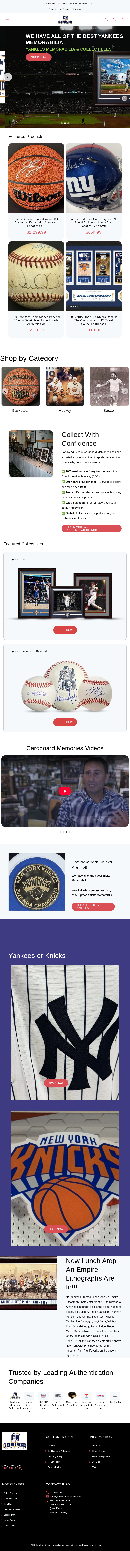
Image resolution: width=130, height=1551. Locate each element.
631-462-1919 (48, 3)
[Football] (109, 386)
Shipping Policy (55, 1456)
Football (109, 410)
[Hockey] (20, 386)
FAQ (94, 1467)
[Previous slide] (7, 77)
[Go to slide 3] (68, 123)
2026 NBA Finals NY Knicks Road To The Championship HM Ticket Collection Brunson (94, 321)
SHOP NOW (44, 77)
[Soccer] (65, 386)
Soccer (65, 410)
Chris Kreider (10, 1526)
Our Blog (96, 1462)
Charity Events (98, 1451)
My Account (65, 9)
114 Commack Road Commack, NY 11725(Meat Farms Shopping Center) (60, 1506)
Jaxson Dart (9, 1515)
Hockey (21, 410)
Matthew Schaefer (12, 1509)
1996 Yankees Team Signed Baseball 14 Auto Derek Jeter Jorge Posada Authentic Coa (36, 321)
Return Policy (54, 1462)
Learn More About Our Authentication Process (84, 528)
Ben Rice (8, 1504)
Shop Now (55, 1082)
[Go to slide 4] (69, 832)
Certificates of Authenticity (59, 1451)
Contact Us (53, 1446)
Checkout (77, 9)
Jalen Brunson (10, 1493)
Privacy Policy (54, 1467)
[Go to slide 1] (62, 123)
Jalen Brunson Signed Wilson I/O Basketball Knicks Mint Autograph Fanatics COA (36, 223)
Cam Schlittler (10, 1498)
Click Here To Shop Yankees (90, 907)
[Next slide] (122, 77)
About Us (53, 9)
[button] (7, 19)
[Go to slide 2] (65, 123)
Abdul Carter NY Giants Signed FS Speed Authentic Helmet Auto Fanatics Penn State (93, 223)
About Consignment (101, 1456)
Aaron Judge (10, 1520)
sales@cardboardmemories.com (77, 3)
